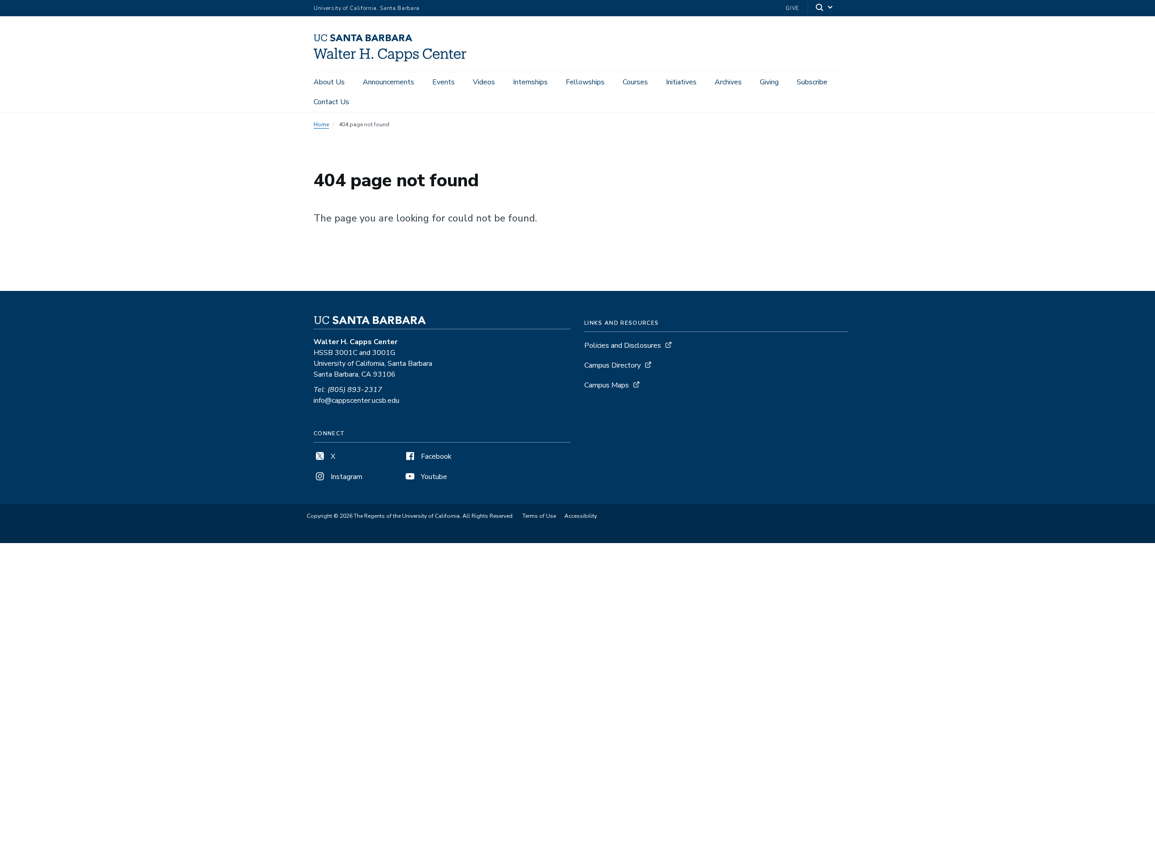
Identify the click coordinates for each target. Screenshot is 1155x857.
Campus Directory (612, 365)
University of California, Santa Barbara (367, 8)
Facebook (435, 456)
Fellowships (585, 82)
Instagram (345, 477)
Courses (635, 82)
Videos (484, 82)
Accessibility (580, 516)
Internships (530, 82)
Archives (728, 82)
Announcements (388, 82)
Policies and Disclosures (622, 345)
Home (321, 124)
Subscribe (812, 82)
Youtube (433, 477)
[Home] (393, 59)
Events (443, 82)
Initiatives (681, 82)
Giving (769, 82)
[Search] (824, 8)
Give (792, 8)
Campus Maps (606, 385)
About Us (329, 82)
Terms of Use (539, 516)
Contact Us (331, 102)
